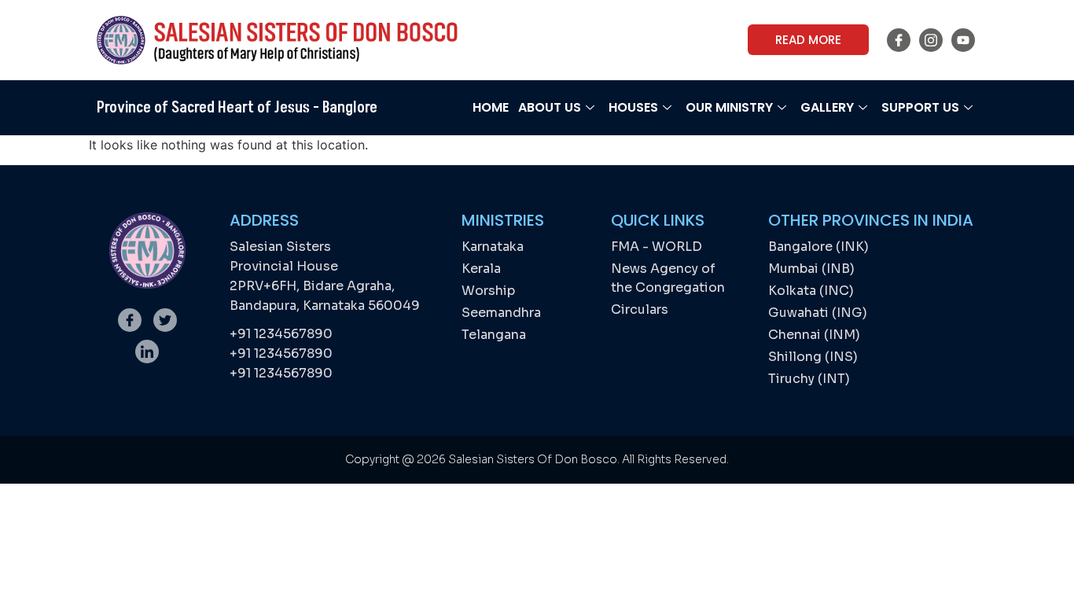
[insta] (931, 40)
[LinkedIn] (147, 351)
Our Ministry (729, 107)
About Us (549, 107)
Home (491, 107)
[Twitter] (165, 320)
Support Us (920, 107)
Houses (633, 107)
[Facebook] (898, 40)
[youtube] (963, 40)
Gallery (827, 107)
